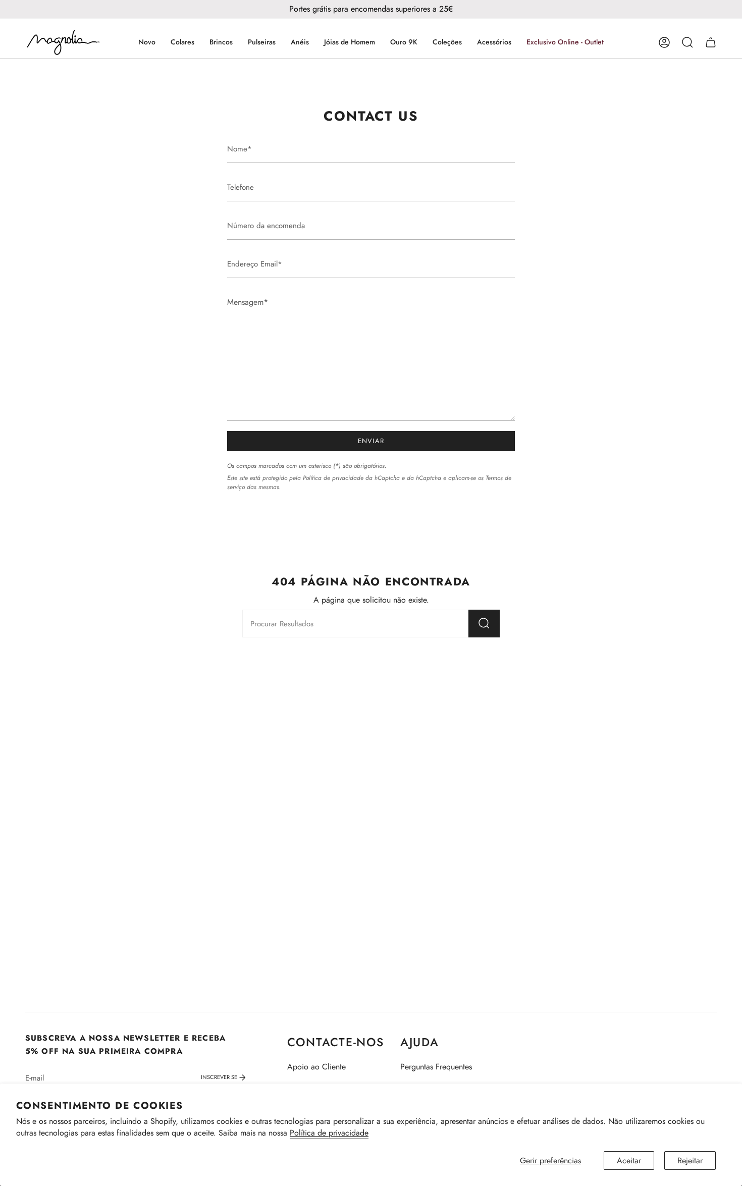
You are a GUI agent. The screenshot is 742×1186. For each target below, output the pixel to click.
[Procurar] (484, 623)
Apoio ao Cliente (316, 1066)
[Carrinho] (710, 42)
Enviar (371, 441)
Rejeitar (690, 1160)
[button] (182, 42)
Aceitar (629, 1160)
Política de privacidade (329, 1133)
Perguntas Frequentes (436, 1066)
